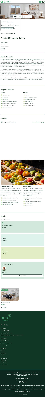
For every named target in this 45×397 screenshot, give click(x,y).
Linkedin (3, 355)
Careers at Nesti (4, 365)
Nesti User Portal (4, 363)
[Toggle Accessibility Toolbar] (43, 2)
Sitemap (28, 391)
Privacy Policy (4, 345)
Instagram (3, 353)
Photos (18, 16)
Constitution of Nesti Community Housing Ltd (27, 390)
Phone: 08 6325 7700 (5, 330)
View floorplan (28, 16)
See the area (10, 22)
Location (3, 48)
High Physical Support (7, 28)
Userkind (25, 394)
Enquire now (22, 276)
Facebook (3, 350)
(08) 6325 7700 (22, 381)
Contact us (3, 360)
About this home (4, 45)
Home (2, 33)
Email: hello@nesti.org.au (6, 333)
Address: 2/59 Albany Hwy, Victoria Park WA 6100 (12, 335)
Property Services (5, 340)
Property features (5, 46)
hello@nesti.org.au (22, 382)
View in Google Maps (37, 122)
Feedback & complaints (6, 343)
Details (3, 50)
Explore (3, 304)
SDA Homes (7, 33)
